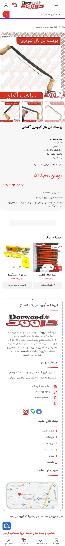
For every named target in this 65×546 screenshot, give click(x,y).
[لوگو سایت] (32, 5)
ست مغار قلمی (47, 275)
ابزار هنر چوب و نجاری (46, 27)
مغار (18, 202)
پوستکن (41, 202)
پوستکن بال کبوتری (28, 202)
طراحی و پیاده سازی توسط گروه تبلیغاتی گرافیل (28, 533)
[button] (20, 267)
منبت (60, 205)
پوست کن (49, 202)
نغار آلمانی (52, 205)
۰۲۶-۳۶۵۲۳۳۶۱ (42, 392)
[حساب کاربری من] (6, 5)
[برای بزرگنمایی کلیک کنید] (59, 93)
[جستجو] (6, 14)
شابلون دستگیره (17, 275)
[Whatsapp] (32, 412)
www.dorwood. (28, 351)
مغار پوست (10, 202)
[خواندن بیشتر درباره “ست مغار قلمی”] (51, 267)
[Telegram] (39, 412)
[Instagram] (25, 412)
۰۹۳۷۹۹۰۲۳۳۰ (42, 397)
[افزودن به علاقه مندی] (45, 267)
